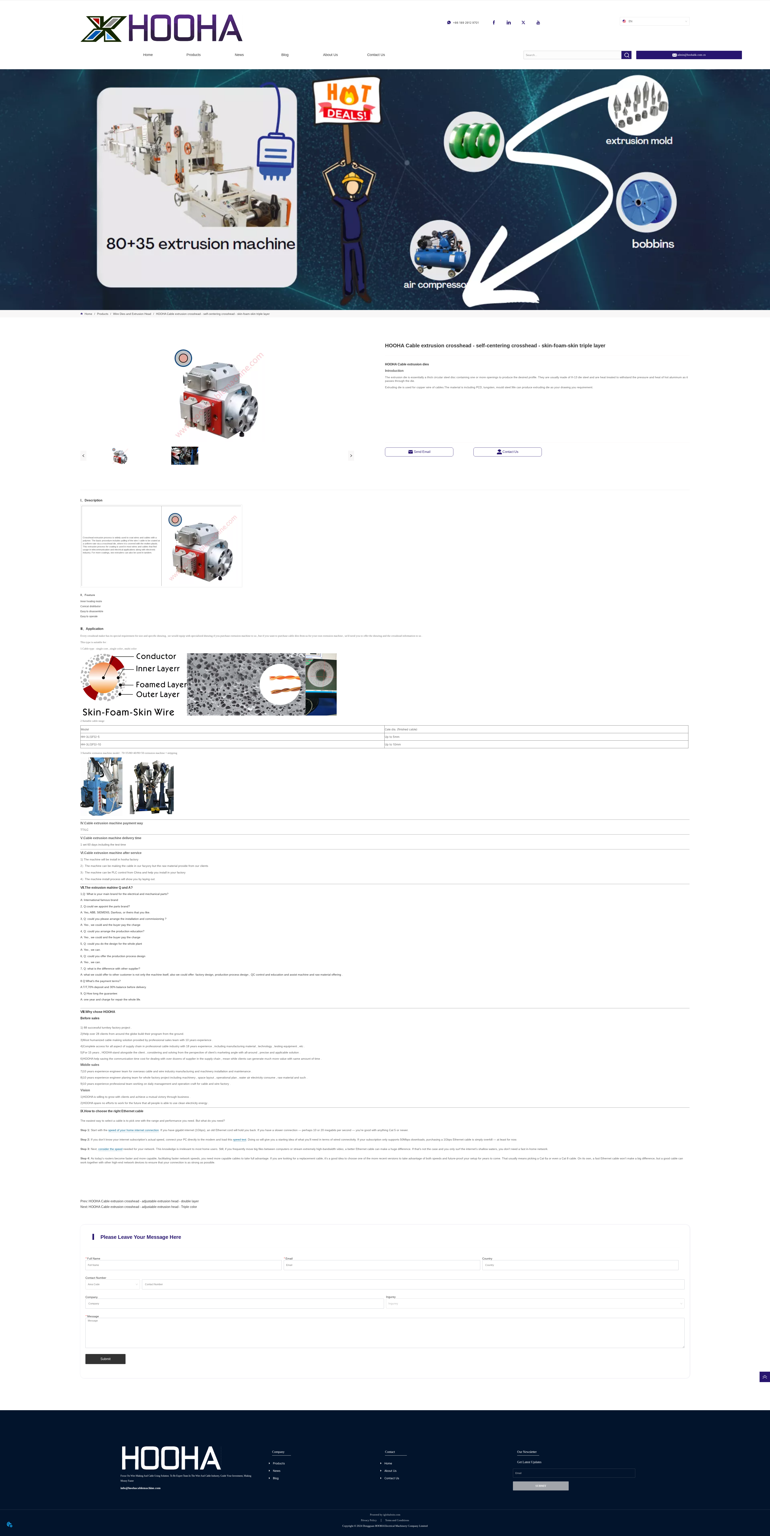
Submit (105, 1359)
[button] (193, 55)
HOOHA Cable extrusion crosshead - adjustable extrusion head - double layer (144, 1201)
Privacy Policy (369, 1520)
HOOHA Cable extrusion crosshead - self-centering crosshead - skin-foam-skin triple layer (213, 313)
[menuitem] (193, 55)
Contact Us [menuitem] (376, 55)
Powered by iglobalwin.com (385, 1514)
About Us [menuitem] (330, 55)
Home (88, 313)
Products (102, 313)
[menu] (262, 55)
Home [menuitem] (148, 55)
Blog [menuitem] (285, 55)
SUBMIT (540, 1485)
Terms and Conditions (397, 1520)
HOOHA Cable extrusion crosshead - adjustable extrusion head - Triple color (143, 1207)
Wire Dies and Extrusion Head (132, 313)
